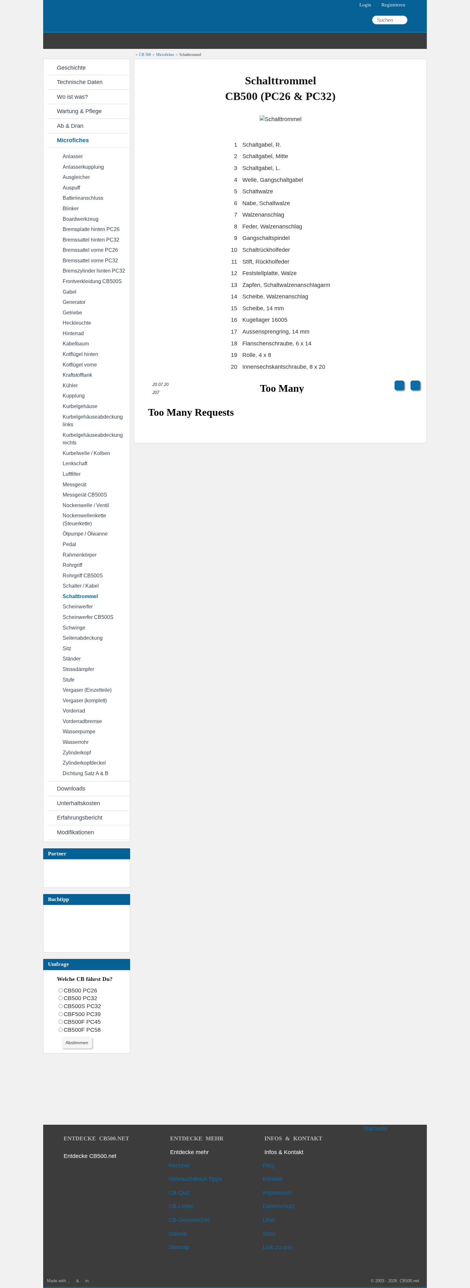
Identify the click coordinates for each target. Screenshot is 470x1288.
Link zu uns (278, 1247)
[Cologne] (93, 1280)
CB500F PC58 (82, 1030)
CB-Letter (181, 1206)
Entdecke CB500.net (90, 1156)
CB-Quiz (180, 1193)
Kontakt (273, 1179)
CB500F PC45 (82, 1022)
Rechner (180, 1165)
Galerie (178, 1233)
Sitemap (180, 1247)
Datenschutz (279, 1206)
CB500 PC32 (80, 998)
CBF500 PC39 (82, 1014)
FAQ (269, 1165)
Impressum (277, 1193)
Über (269, 1220)
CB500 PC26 (80, 990)
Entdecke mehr (189, 1152)
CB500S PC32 (82, 1006)
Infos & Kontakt (283, 1152)
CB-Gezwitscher (190, 1220)
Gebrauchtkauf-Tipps (196, 1179)
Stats (270, 1233)
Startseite (375, 1128)
